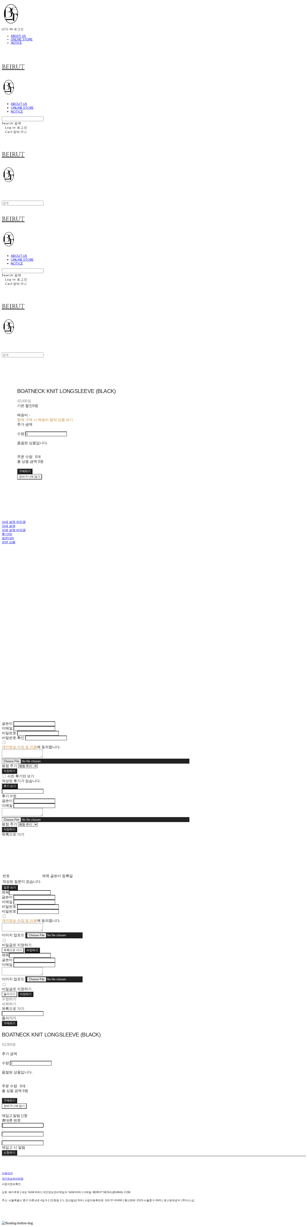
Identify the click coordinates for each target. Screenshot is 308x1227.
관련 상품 (8, 542)
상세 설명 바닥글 (14, 530)
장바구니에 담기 (14, 1106)
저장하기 (9, 771)
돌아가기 (9, 994)
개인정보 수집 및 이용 (19, 747)
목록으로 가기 (13, 950)
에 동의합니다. (31, 747)
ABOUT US (18, 36)
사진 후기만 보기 (20, 776)
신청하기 (9, 1152)
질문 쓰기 (10, 887)
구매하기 (9, 1023)
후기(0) (7, 534)
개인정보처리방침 (12, 1178)
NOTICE (16, 42)
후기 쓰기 (10, 786)
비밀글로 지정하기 (17, 945)
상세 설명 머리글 (14, 522)
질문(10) (8, 538)
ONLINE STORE (22, 39)
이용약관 (7, 1173)
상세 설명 (8, 526)
